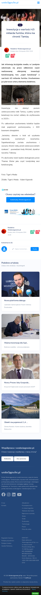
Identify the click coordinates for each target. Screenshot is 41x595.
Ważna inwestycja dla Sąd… (16, 343)
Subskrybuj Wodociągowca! (20, 200)
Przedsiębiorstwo (27, 505)
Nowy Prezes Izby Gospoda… (17, 382)
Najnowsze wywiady (28, 513)
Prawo (24, 527)
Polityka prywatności (7, 541)
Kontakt (3, 505)
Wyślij (35, 249)
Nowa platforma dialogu (14, 300)
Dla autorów (21, 459)
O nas (3, 503)
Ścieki (23, 519)
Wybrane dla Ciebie (28, 511)
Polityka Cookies (6, 543)
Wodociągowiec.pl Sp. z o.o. (17, 575)
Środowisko (25, 521)
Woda (24, 516)
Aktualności (25, 503)
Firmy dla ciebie (26, 529)
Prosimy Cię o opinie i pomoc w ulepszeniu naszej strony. (20, 582)
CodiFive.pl (28, 578)
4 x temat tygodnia (27, 508)
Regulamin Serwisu (7, 538)
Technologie (25, 524)
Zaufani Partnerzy (6, 546)
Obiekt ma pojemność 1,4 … (16, 422)
